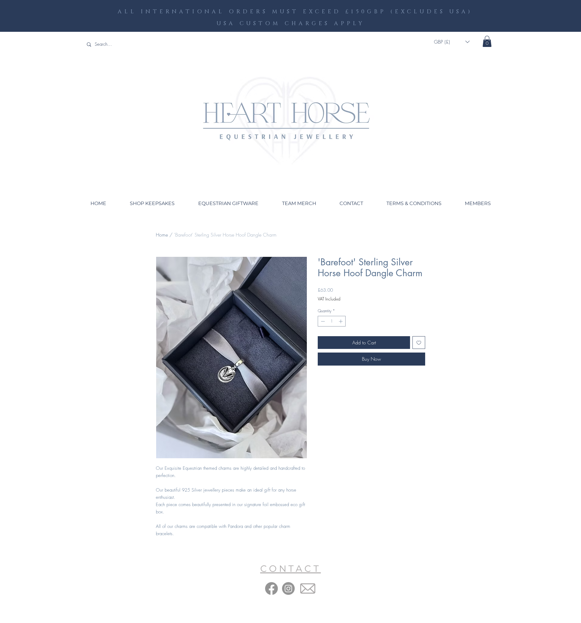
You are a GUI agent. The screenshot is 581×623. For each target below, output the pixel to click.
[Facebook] (271, 588)
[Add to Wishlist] (418, 342)
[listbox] (452, 42)
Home (162, 234)
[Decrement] (322, 321)
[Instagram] (288, 588)
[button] (452, 42)
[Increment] (341, 321)
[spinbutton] (332, 321)
